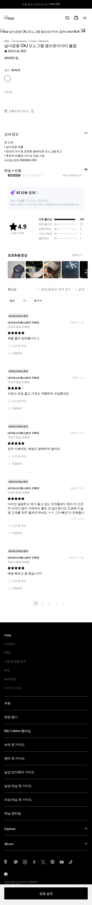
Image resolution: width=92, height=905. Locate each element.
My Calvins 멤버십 (17, 731)
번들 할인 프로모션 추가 (24, 4)
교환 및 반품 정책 (15, 661)
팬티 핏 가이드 (14, 758)
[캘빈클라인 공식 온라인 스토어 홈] (9, 17)
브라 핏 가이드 (14, 744)
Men (7, 41)
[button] (83, 31)
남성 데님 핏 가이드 (18, 786)
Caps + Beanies (39, 41)
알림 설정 (46, 893)
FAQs (7, 652)
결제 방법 (10, 679)
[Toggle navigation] (85, 17)
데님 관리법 (12, 813)
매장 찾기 (11, 717)
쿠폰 (7, 703)
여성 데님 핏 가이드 (18, 799)
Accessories (19, 41)
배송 (7, 670)
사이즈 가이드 (13, 687)
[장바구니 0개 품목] (76, 17)
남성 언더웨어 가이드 (19, 772)
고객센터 (9, 644)
